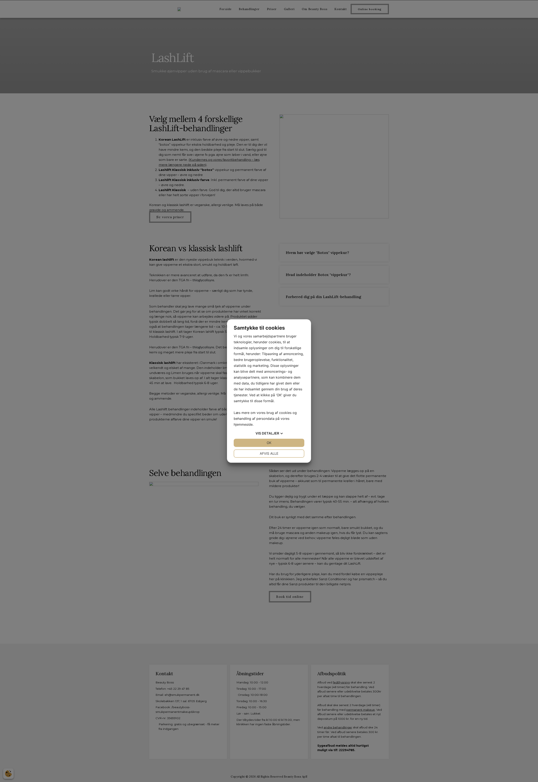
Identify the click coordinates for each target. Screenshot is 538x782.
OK (269, 443)
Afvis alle (269, 453)
